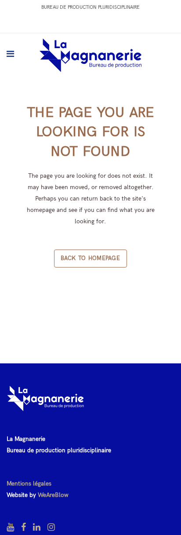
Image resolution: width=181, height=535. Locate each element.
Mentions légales (29, 483)
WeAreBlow (53, 495)
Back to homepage (90, 258)
